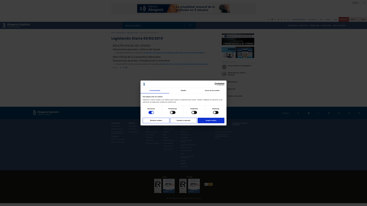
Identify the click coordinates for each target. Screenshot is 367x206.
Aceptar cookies (211, 120)
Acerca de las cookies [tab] (212, 90)
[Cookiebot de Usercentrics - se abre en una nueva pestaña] (216, 84)
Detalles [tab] (183, 90)
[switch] (172, 112)
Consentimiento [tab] (154, 90)
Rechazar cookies (156, 120)
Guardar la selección (183, 120)
